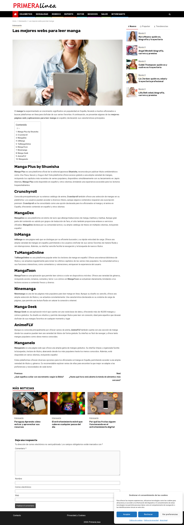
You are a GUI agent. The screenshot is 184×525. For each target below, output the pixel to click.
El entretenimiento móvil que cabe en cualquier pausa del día (67, 424)
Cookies (81, 515)
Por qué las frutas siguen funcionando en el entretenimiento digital (102, 424)
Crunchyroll (23, 135)
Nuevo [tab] (133, 26)
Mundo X (56, 14)
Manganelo (23, 159)
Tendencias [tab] (162, 26)
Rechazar (148, 514)
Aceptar (126, 514)
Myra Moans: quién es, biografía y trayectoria (151, 38)
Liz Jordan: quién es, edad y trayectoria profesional (153, 80)
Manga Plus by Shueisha (28, 132)
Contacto (17, 515)
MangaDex (22, 138)
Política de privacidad (151, 520)
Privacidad (71, 515)
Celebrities (26, 14)
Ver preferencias (170, 514)
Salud (104, 14)
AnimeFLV (22, 156)
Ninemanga (22, 150)
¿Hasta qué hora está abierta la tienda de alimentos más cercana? (95, 376)
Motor (80, 14)
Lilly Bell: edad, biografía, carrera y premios (152, 94)
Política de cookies (136, 520)
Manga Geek (23, 153)
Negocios (93, 14)
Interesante (118, 14)
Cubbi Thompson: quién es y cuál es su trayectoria (153, 66)
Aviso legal (163, 520)
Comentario (20, 448)
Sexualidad (42, 14)
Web (17, 495)
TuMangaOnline (24, 144)
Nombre (18, 478)
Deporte (68, 14)
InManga (21, 141)
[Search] (169, 14)
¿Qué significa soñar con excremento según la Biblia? (39, 375)
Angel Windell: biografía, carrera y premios (151, 52)
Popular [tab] (146, 26)
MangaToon (23, 147)
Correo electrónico (23, 487)
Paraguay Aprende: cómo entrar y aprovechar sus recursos (27, 424)
